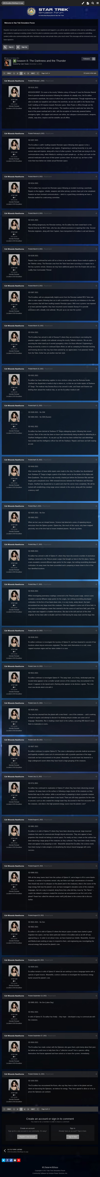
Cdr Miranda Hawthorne (14, 81)
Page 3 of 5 (45, 73)
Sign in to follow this (12, 58)
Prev (9, 73)
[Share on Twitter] (3, 1160)
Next (33, 73)
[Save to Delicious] (11, 1160)
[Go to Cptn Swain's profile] (8, 62)
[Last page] (37, 73)
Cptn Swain (25, 64)
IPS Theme (45, 1167)
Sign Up (24, 47)
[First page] (4, 73)
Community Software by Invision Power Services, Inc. (50, 1173)
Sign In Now (73, 1137)
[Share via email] (15, 1160)
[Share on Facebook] (7, 1160)
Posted (36, 81)
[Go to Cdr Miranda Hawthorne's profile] (14, 91)
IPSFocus (55, 1167)
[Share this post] (96, 81)
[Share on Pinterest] (18, 1160)
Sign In (11, 47)
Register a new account (27, 1137)
